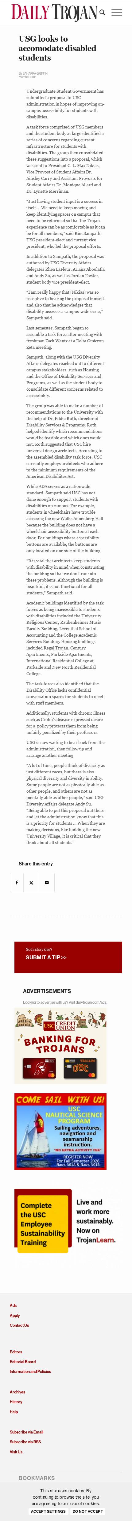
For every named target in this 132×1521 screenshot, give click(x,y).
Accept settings (48, 1511)
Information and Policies (30, 1371)
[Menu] (113, 12)
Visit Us (16, 1452)
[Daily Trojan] (54, 12)
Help (14, 1412)
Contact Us (19, 1325)
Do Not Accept (88, 1511)
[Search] (99, 12)
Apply (15, 1315)
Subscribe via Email (26, 1432)
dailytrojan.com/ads (91, 1002)
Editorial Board (23, 1361)
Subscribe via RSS (25, 1442)
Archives (17, 1392)
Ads (13, 1305)
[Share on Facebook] (16, 882)
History (16, 1402)
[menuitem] (99, 12)
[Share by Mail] (46, 882)
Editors (16, 1352)
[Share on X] (31, 882)
